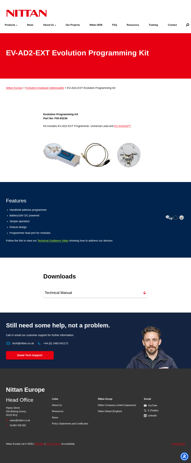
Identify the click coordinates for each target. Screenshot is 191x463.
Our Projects (73, 25)
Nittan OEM (96, 25)
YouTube (152, 405)
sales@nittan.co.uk (20, 420)
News (30, 25)
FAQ (114, 25)
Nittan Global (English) (110, 411)
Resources (133, 25)
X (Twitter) (153, 410)
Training (153, 25)
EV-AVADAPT (122, 126)
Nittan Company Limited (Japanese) (117, 405)
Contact (172, 25)
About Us (48, 25)
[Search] (187, 24)
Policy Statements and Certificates (70, 423)
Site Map (39, 444)
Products (10, 25)
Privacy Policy (53, 444)
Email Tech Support (29, 355)
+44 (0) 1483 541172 (55, 343)
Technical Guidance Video (52, 240)
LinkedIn (152, 415)
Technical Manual (58, 293)
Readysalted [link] (178, 444)
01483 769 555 (18, 425)
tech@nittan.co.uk (23, 343)
